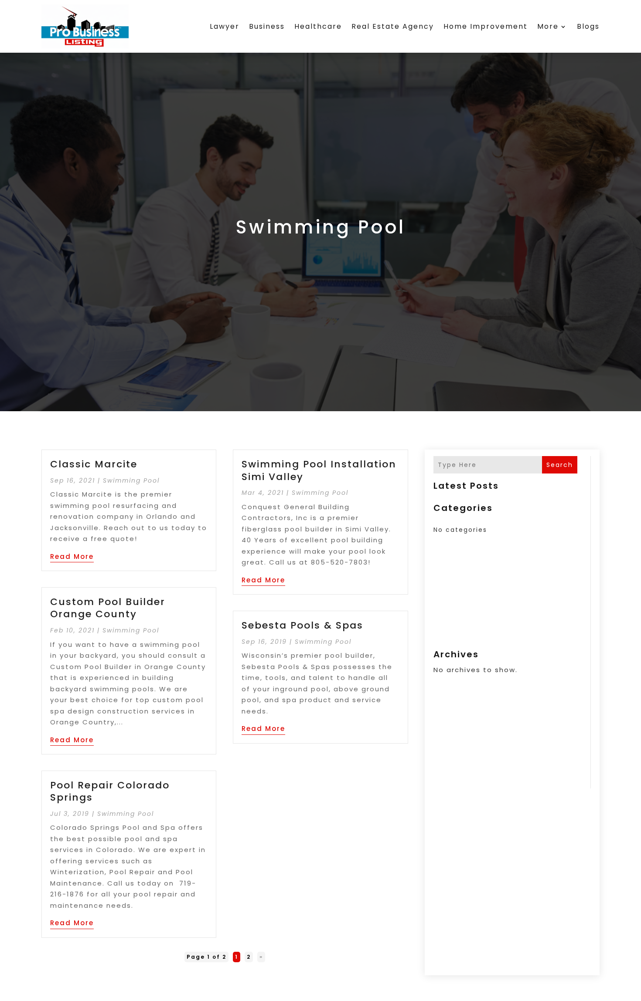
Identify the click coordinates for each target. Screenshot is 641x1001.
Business (267, 26)
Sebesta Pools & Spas (302, 625)
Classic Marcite (93, 464)
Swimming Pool (131, 480)
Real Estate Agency (392, 26)
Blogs (588, 26)
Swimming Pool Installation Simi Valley (319, 470)
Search (559, 464)
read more (72, 556)
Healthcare (318, 26)
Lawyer (224, 26)
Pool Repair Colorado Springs (110, 791)
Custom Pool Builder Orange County (107, 608)
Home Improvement (485, 26)
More (548, 26)
